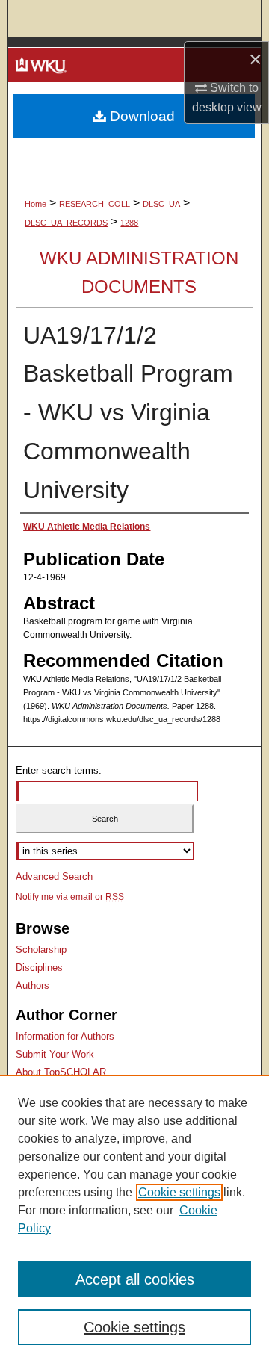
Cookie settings (179, 1192)
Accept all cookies (134, 1279)
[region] (134, 1219)
